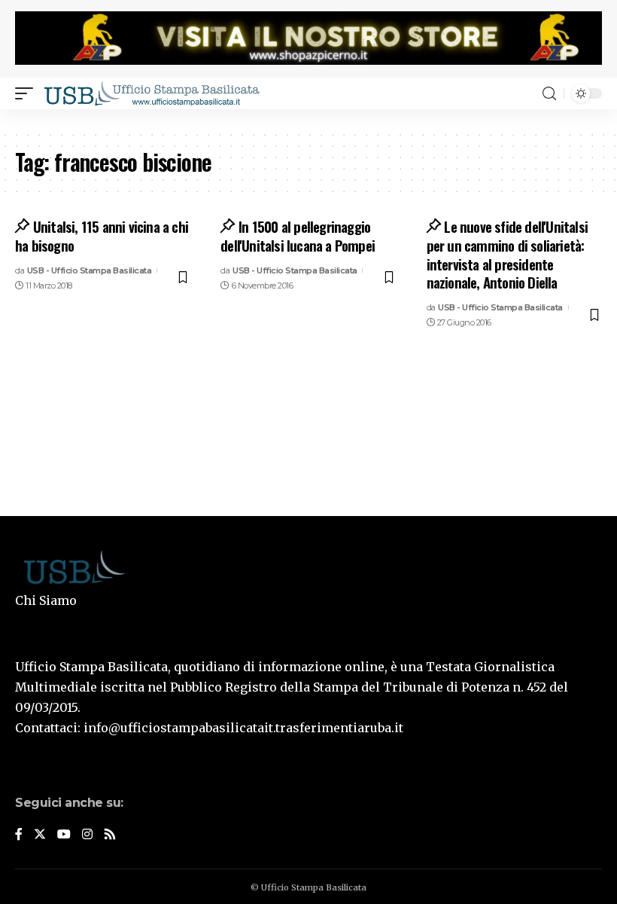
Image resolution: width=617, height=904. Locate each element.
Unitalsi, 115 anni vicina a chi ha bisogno (101, 235)
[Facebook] (19, 835)
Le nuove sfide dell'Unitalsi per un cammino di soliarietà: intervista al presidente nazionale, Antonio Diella (507, 253)
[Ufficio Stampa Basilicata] (151, 93)
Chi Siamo (46, 600)
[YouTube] (64, 835)
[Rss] (110, 835)
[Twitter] (40, 835)
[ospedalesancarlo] (308, 119)
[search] (549, 93)
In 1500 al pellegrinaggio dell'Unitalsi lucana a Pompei (297, 235)
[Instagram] (87, 835)
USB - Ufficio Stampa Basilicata (89, 270)
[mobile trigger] (28, 93)
